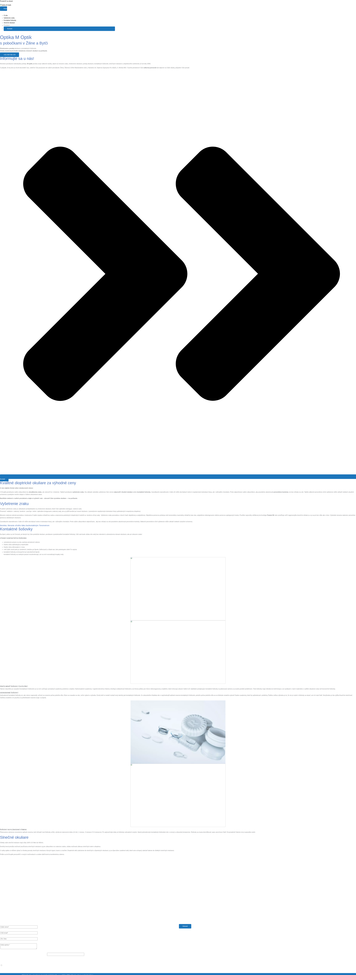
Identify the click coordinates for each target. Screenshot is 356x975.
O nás (6, 15)
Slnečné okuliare (9, 23)
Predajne (7, 25)
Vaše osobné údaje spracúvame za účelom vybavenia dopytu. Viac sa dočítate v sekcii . (40, 960)
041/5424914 (7, 870)
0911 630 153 (8, 911)
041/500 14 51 (8, 897)
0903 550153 (8, 872)
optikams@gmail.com (12, 874)
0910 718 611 (8, 899)
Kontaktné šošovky (10, 20)
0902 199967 (8, 886)
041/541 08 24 (8, 883)
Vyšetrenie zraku (9, 18)
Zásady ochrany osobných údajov (69, 960)
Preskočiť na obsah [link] (6, 1)
